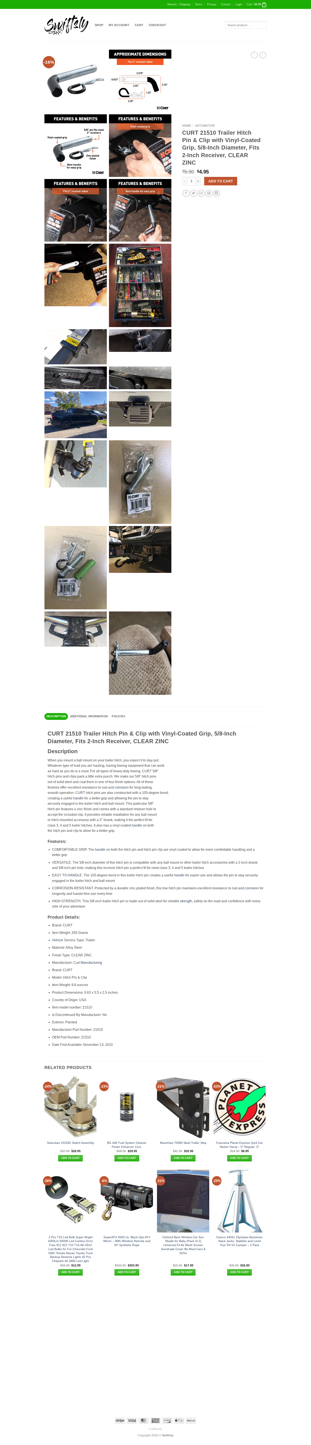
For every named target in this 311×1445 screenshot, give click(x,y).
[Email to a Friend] (201, 193)
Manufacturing (91, 962)
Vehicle (57, 940)
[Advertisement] (155, 1313)
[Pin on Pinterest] (208, 193)
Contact (226, 4)
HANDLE (75, 875)
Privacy (211, 4)
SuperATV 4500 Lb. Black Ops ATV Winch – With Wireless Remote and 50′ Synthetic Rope (126, 1241)
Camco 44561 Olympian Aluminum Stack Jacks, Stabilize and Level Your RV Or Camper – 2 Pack (239, 1241)
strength (186, 901)
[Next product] (254, 55)
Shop (99, 25)
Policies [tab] (118, 716)
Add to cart (220, 181)
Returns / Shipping (178, 4)
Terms (198, 4)
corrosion (122, 787)
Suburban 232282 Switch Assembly (70, 1142)
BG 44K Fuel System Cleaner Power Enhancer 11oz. (126, 1144)
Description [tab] (56, 716)
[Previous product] (262, 55)
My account (119, 25)
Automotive (205, 125)
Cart (139, 25)
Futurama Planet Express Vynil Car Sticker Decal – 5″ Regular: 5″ (239, 1144)
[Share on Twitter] (193, 193)
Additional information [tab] (89, 716)
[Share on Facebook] (186, 193)
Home (186, 125)
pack (80, 776)
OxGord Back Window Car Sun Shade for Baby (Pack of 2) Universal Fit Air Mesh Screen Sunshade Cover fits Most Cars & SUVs (183, 1245)
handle (78, 798)
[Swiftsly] (66, 25)
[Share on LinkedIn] (216, 193)
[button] (238, 4)
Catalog (155, 1429)
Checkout (157, 25)
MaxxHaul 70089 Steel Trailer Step (183, 1142)
